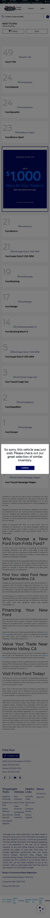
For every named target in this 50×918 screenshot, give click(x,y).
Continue (25, 468)
